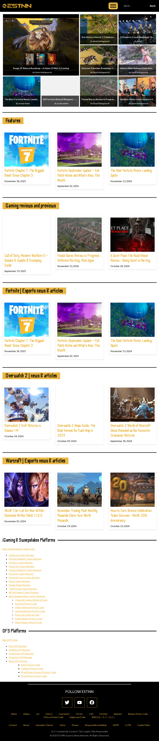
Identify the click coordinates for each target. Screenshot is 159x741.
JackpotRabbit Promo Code (30, 611)
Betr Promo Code (30, 664)
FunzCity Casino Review (21, 566)
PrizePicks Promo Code (34, 675)
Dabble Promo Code (32, 668)
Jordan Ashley (24, 103)
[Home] (16, 5)
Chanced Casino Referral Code (31, 599)
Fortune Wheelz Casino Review (25, 558)
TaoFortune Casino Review (23, 588)
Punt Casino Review (19, 581)
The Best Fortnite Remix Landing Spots (22, 99)
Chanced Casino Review (21, 555)
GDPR (116, 725)
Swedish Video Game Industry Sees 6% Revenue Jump (137, 99)
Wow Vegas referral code (28, 622)
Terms (62, 725)
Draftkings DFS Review (21, 653)
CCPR (128, 725)
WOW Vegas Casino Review (24, 592)
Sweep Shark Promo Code (28, 618)
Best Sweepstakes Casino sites (18, 548)
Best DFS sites (10, 639)
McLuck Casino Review (21, 573)
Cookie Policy (143, 725)
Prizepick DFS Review (20, 657)
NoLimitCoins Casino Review (24, 577)
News (14, 714)
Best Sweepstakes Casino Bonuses (27, 596)
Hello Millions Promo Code (29, 607)
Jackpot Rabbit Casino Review (25, 570)
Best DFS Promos (18, 661)
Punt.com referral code (27, 614)
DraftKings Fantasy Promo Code (38, 672)
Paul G (139, 41)
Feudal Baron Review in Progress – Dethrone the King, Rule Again (99, 99)
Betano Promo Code (138, 714)
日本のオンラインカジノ (104, 717)
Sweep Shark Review (19, 584)
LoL (38, 714)
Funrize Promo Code (26, 603)
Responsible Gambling (96, 725)
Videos (26, 714)
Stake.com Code (77, 717)
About (26, 725)
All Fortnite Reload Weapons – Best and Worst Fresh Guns (60, 99)
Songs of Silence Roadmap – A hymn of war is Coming (41, 68)
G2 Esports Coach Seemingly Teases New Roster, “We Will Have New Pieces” (137, 37)
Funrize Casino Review (21, 562)
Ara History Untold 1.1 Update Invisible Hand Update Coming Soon (99, 37)
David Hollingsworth (43, 72)
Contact (13, 725)
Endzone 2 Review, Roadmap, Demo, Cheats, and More (99, 68)
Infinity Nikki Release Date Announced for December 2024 (137, 68)
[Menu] (113, 5)
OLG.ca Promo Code (53, 717)
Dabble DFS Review (19, 649)
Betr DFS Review (18, 646)
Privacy (75, 725)
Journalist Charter (44, 725)
